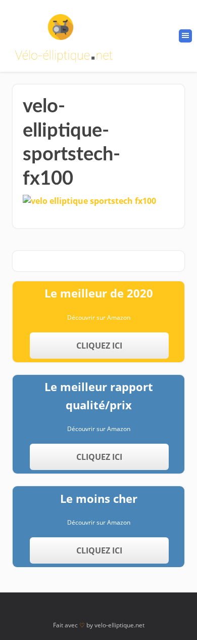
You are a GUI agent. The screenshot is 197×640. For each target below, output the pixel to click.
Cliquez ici (99, 345)
